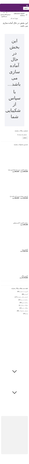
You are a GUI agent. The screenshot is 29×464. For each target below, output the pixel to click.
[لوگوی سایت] (18, 14)
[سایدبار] (27, 460)
